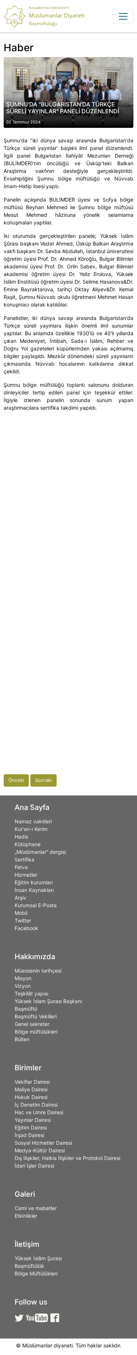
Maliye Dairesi (31, 1089)
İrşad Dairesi (29, 1135)
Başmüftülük (29, 1266)
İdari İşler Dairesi (34, 1166)
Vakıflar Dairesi (32, 1082)
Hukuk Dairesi (31, 1097)
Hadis (21, 836)
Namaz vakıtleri (33, 821)
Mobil (21, 913)
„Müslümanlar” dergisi (40, 852)
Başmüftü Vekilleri (36, 1016)
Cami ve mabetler (36, 1208)
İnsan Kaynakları (34, 890)
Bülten (22, 1039)
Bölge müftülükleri (36, 1032)
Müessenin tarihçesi (38, 970)
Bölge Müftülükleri (36, 1273)
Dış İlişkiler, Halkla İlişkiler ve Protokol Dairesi (67, 1158)
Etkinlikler (26, 1216)
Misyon (23, 978)
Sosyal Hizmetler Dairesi (43, 1143)
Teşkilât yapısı (31, 993)
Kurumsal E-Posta (36, 905)
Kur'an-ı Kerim (31, 829)
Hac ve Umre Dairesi (39, 1112)
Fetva (21, 867)
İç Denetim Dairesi (36, 1105)
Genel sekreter (32, 1024)
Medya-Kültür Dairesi (40, 1150)
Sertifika (24, 859)
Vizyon (23, 986)
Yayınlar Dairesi (33, 1120)
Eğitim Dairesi (31, 1127)
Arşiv (20, 897)
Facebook (26, 928)
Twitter (23, 920)
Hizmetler (26, 875)
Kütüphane (28, 844)
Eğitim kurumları (34, 882)
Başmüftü (26, 1009)
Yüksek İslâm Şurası (38, 1258)
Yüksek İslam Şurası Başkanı (48, 1001)
